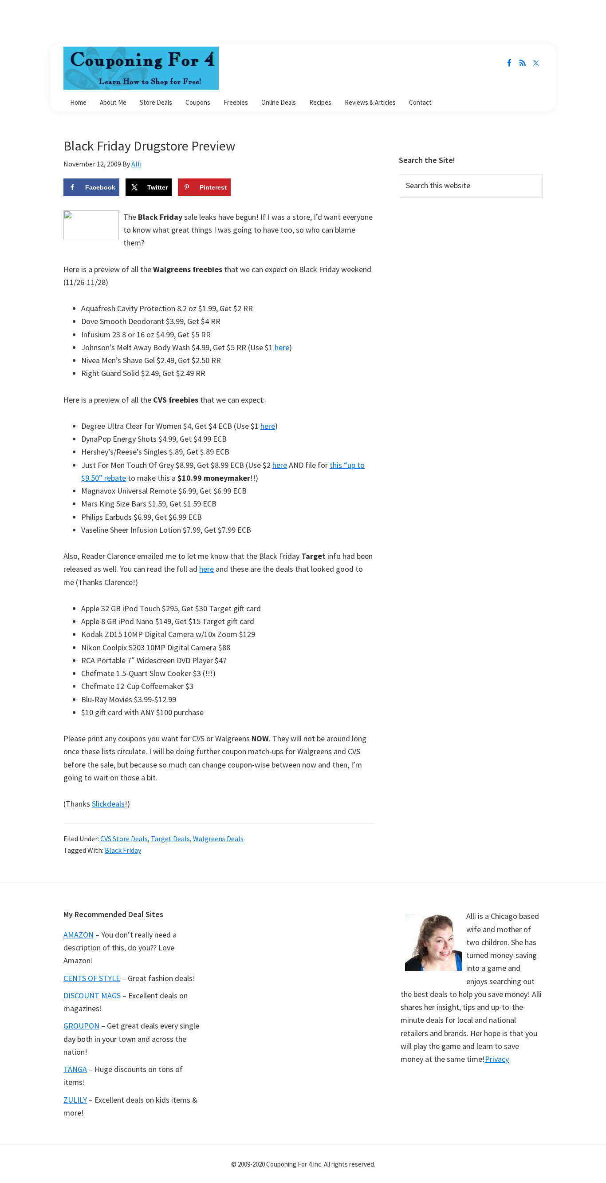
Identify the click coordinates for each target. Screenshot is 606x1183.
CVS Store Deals (124, 838)
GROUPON (81, 1026)
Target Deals (170, 838)
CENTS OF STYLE (91, 978)
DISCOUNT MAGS (92, 995)
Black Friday (123, 850)
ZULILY (75, 1100)
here (282, 347)
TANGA (75, 1069)
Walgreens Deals (218, 838)
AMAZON (78, 935)
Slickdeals (108, 804)
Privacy (497, 1059)
